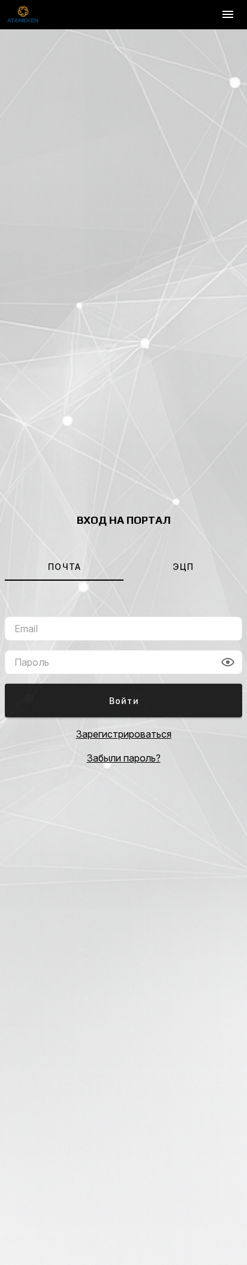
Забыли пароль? (124, 758)
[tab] (64, 566)
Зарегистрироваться (123, 734)
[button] (228, 662)
